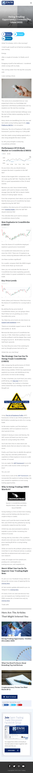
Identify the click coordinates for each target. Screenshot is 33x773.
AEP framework (19, 463)
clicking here (14, 590)
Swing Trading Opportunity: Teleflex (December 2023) (16, 639)
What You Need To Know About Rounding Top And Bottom (14, 664)
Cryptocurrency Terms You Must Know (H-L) (15, 688)
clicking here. (6, 583)
